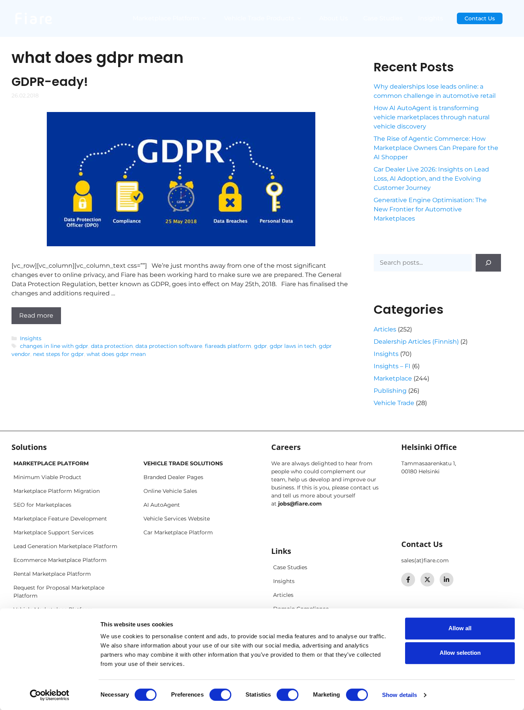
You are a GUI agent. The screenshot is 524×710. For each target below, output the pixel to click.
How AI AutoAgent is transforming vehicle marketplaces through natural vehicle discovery (431, 117)
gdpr (260, 346)
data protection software (168, 346)
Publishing (390, 390)
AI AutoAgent (161, 504)
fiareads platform (228, 346)
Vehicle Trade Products (259, 18)
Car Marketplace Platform (178, 532)
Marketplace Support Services (53, 532)
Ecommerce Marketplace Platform (60, 560)
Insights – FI (392, 366)
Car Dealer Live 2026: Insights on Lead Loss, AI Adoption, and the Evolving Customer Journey (431, 178)
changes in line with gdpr (54, 346)
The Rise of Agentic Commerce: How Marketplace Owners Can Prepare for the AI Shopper (436, 148)
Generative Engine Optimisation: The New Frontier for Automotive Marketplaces (430, 209)
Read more (36, 315)
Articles (385, 329)
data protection (112, 346)
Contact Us (480, 18)
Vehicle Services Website (176, 518)
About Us (333, 18)
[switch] (220, 695)
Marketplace (393, 378)
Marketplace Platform (166, 18)
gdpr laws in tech (293, 346)
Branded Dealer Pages (173, 477)
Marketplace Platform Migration (56, 491)
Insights (430, 18)
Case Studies (383, 18)
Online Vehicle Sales (170, 491)
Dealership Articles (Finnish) (416, 341)
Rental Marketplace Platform (52, 573)
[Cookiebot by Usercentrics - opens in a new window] (49, 695)
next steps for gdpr (58, 354)
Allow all (459, 628)
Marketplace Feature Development (60, 518)
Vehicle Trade (394, 403)
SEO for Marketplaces (42, 504)
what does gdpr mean (116, 354)
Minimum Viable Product (47, 477)
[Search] (488, 263)
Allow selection (460, 652)
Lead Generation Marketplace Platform (65, 546)
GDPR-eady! (50, 81)
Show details (399, 695)
